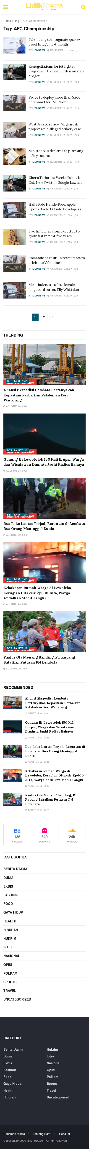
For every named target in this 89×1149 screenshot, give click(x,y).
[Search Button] (83, 7)
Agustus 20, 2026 (16, 604)
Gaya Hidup (13, 912)
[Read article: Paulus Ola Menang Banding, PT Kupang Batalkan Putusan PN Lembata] (44, 631)
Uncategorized (17, 999)
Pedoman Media (14, 1133)
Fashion (10, 895)
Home (7, 21)
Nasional (11, 955)
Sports (9, 982)
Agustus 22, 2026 (16, 534)
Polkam (10, 973)
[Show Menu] (5, 7)
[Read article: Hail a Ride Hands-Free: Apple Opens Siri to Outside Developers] (14, 210)
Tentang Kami (42, 1133)
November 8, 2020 (61, 108)
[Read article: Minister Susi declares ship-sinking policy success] (14, 156)
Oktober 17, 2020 (61, 295)
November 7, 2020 (61, 135)
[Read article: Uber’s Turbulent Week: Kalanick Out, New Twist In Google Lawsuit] (14, 183)
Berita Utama (17, 381)
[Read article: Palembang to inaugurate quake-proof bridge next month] (14, 45)
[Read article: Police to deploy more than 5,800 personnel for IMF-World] (14, 103)
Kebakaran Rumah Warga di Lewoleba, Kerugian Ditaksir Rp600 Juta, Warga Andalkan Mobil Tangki (37, 592)
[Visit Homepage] (44, 6)
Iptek (8, 947)
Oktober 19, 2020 (61, 268)
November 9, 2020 (61, 82)
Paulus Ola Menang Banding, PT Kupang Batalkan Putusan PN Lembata (51, 799)
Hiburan (10, 929)
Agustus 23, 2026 (16, 470)
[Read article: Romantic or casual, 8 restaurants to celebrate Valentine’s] (14, 263)
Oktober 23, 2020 (61, 242)
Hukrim (9, 938)
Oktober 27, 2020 (61, 215)
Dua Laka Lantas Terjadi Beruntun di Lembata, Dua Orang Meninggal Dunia (55, 751)
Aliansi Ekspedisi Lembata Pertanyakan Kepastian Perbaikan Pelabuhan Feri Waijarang (38, 395)
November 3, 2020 (61, 161)
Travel (9, 990)
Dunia (8, 877)
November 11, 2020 (62, 50)
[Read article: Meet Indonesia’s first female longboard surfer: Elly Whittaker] (14, 290)
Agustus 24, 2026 (16, 406)
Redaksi (64, 1133)
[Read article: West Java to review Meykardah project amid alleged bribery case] (14, 130)
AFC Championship (35, 21)
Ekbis (8, 886)
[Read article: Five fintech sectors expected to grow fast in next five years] (14, 237)
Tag (17, 21)
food (8, 903)
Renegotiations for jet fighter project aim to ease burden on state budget (57, 71)
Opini (7, 964)
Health (9, 921)
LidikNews (38, 50)
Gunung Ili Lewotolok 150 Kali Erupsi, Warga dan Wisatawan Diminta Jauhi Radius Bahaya (50, 726)
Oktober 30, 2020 (61, 188)
